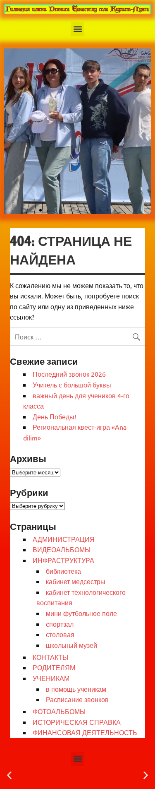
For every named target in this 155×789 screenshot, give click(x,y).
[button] (77, 29)
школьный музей (71, 645)
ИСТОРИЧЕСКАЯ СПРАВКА (77, 722)
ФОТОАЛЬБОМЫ (59, 711)
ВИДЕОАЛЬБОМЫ (62, 549)
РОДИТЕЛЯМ (54, 667)
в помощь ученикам (76, 689)
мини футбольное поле (81, 613)
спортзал (60, 624)
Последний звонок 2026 (69, 374)
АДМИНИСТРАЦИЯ (64, 539)
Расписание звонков (77, 699)
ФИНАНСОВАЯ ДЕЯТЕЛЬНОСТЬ (85, 732)
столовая (60, 634)
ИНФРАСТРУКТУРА (63, 560)
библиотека (63, 571)
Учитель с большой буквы (72, 384)
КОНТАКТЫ (50, 657)
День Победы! (54, 416)
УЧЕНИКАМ (51, 678)
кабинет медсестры (75, 581)
